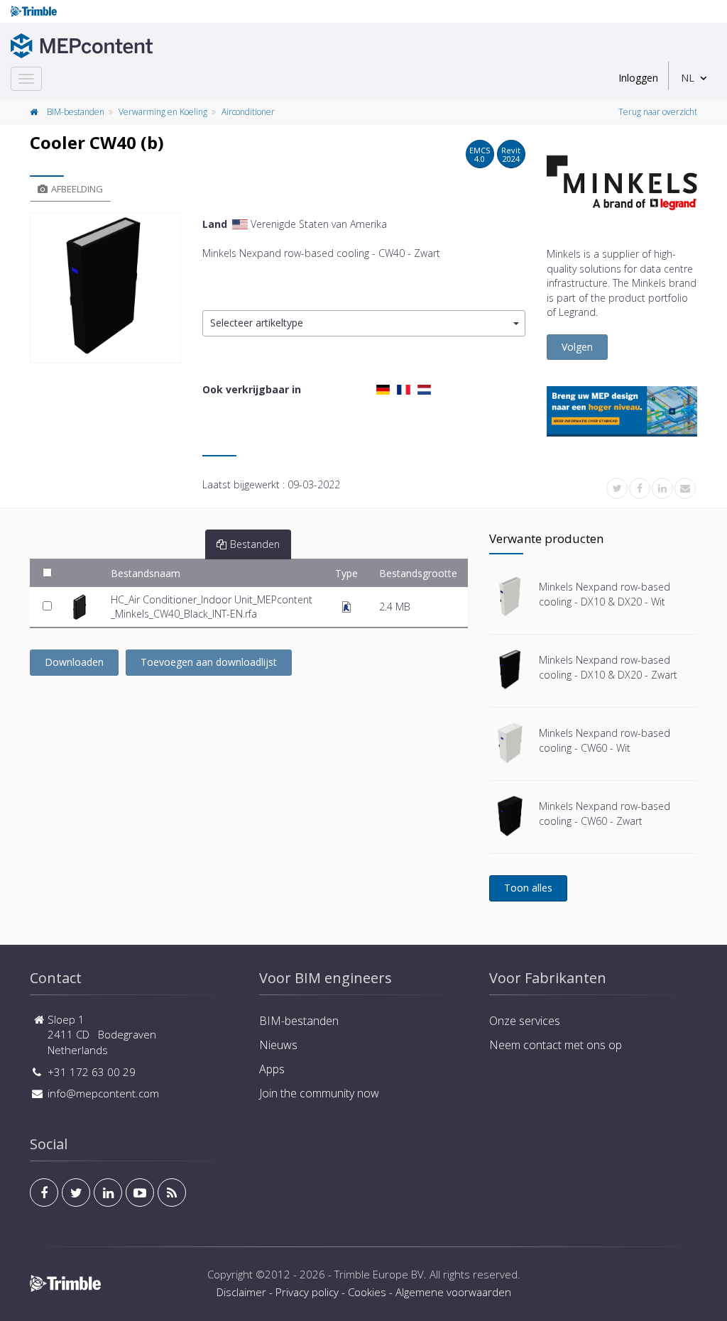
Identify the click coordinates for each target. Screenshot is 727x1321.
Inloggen (638, 77)
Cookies (367, 1292)
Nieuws (278, 1045)
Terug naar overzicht (657, 112)
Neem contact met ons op (555, 1045)
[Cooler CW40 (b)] (105, 288)
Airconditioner (248, 112)
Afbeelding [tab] (77, 188)
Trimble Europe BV (379, 1274)
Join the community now (319, 1093)
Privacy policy (307, 1292)
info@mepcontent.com (103, 1093)
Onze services (524, 1021)
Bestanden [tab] (255, 544)
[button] (363, 323)
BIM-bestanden (75, 112)
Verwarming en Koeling (163, 112)
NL (687, 77)
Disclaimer (241, 1292)
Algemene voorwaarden (453, 1292)
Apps (272, 1069)
